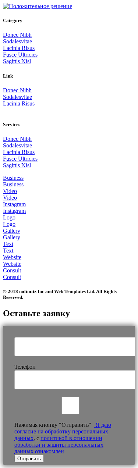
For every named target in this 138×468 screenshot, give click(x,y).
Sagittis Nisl (17, 61)
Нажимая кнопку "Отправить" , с (62, 438)
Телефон (25, 367)
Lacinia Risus (19, 48)
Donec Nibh (17, 35)
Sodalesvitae (17, 41)
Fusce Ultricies (20, 54)
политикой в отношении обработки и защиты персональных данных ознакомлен (58, 444)
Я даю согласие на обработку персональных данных (62, 431)
